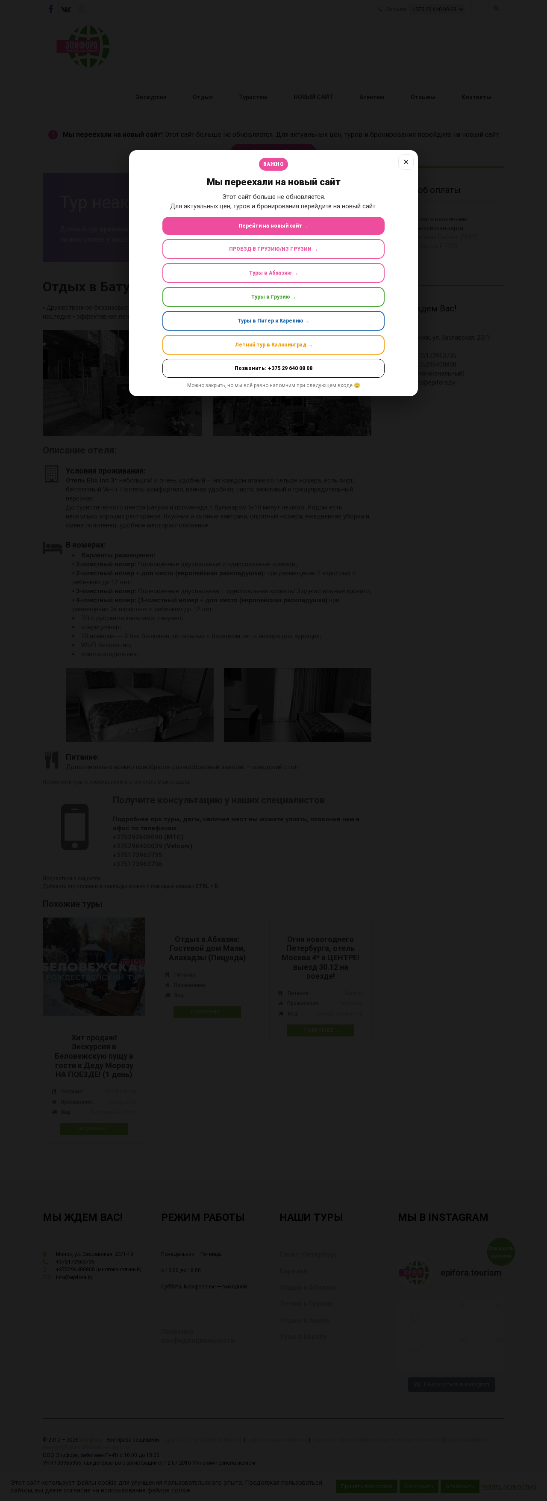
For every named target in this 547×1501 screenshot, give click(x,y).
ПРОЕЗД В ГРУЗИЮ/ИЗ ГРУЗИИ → (273, 249)
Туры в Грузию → (273, 297)
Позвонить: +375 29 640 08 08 (273, 368)
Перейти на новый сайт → (273, 226)
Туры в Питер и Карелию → (273, 321)
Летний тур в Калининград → (274, 345)
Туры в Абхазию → (273, 273)
